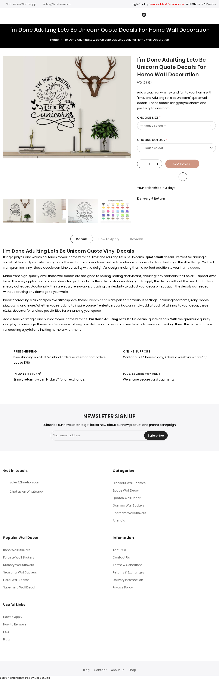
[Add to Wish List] (183, 176)
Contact (100, 670)
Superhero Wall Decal (19, 587)
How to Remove (15, 624)
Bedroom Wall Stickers (129, 513)
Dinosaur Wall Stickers (129, 483)
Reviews (137, 239)
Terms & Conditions (127, 565)
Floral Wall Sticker (16, 580)
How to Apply (108, 239)
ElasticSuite (42, 678)
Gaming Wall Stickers (129, 505)
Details (81, 239)
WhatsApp (199, 357)
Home (54, 40)
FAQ (6, 632)
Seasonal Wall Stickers (20, 572)
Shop (132, 670)
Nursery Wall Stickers (18, 565)
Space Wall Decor (126, 490)
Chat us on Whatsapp (21, 4)
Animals (119, 520)
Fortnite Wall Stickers (18, 557)
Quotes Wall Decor (127, 498)
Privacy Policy (123, 587)
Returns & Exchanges (128, 572)
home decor (190, 267)
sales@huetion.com (57, 4)
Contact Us (121, 557)
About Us (119, 550)
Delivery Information (128, 580)
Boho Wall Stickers (16, 550)
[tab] (81, 239)
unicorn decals (98, 300)
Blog (6, 639)
